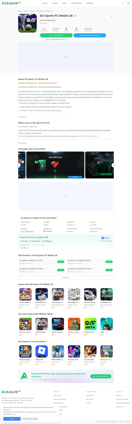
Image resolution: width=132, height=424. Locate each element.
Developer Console (122, 399)
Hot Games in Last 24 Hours (32, 341)
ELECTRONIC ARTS (48, 20)
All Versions (66, 277)
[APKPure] (11, 3)
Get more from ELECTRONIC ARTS (35, 314)
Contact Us (119, 406)
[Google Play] (54, 231)
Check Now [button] (93, 231)
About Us (119, 395)
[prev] (18, 165)
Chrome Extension (60, 399)
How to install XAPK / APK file (55, 39)
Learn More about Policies (30, 419)
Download (60, 261)
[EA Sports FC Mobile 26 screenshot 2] (76, 165)
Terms (121, 421)
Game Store (90, 395)
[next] (114, 165)
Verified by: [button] (106, 241)
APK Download (59, 403)
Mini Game (90, 399)
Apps (64, 3)
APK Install (57, 395)
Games (55, 3)
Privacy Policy (51, 412)
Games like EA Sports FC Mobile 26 (35, 284)
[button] (47, 237)
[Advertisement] (66, 56)
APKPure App (76, 3)
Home (45, 3)
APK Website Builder (60, 406)
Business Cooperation (123, 403)
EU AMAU (127, 421)
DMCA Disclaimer (112, 421)
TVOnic (88, 403)
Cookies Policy (11, 414)
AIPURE (90, 3)
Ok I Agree (12, 419)
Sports (33, 11)
